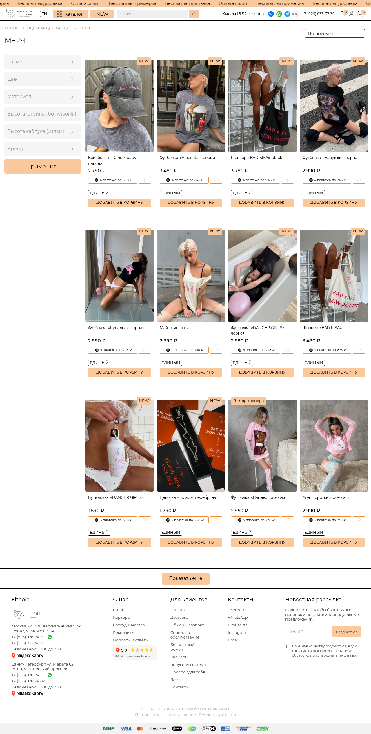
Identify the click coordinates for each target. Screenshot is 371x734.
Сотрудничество (129, 625)
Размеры (179, 657)
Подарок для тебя (187, 672)
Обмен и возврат (187, 625)
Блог (174, 679)
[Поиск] (194, 14)
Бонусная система (188, 664)
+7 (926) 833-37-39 (318, 14)
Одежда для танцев (49, 28)
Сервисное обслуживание (184, 634)
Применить (42, 166)
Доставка (179, 617)
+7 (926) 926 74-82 (28, 681)
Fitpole (13, 28)
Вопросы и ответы (130, 640)
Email (233, 640)
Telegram (236, 610)
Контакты (179, 687)
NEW (102, 14)
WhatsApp (238, 617)
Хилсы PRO (234, 14)
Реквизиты (123, 632)
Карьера (121, 617)
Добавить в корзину (119, 202)
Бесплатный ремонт (182, 647)
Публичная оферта (217, 715)
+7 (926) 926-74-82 (28, 637)
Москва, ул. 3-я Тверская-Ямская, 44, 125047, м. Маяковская (47, 628)
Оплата (177, 610)
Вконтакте (238, 625)
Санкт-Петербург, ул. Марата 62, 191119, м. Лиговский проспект (43, 666)
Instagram (238, 632)
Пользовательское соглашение (165, 715)
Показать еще (185, 578)
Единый (99, 193)
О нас (255, 14)
